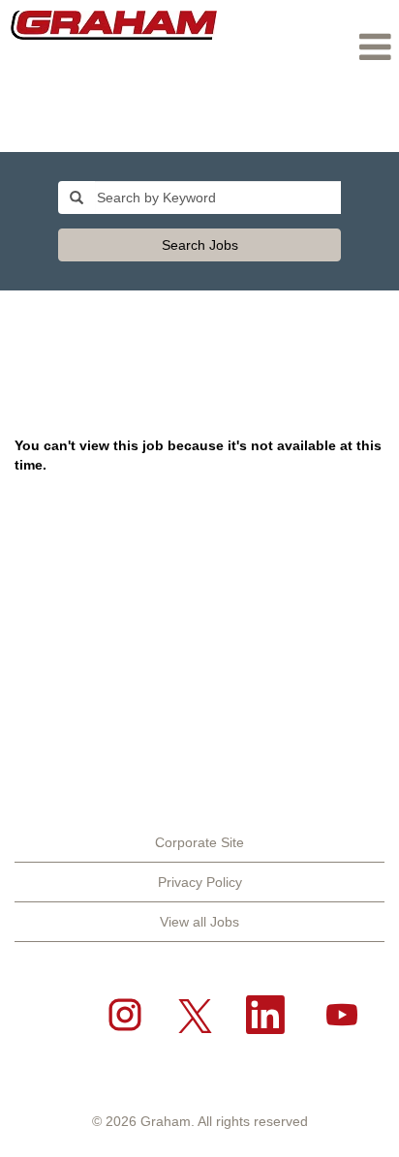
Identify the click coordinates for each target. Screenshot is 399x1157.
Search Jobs (200, 245)
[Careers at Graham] (114, 25)
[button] (313, 47)
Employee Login (333, 124)
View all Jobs (199, 921)
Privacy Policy (200, 882)
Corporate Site (199, 842)
